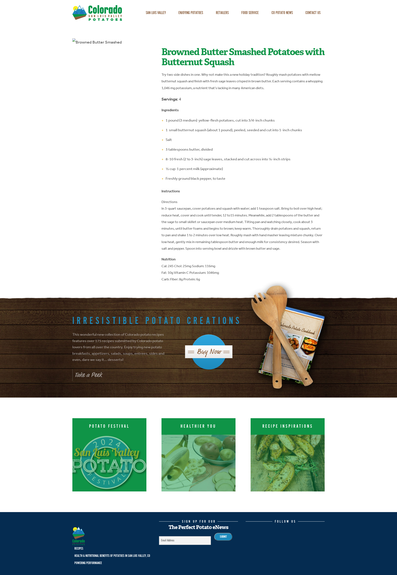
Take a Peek (88, 375)
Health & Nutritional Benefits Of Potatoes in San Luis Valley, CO (112, 556)
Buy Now (208, 351)
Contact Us (312, 13)
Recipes (78, 549)
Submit (223, 537)
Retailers (222, 13)
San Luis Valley (156, 13)
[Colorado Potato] (103, 13)
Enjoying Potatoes (190, 13)
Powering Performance (88, 563)
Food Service (250, 13)
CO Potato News (282, 13)
